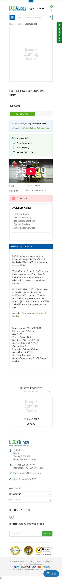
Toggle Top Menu (31, 1)
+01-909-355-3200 (34, 468)
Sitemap (38, 564)
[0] (51, 9)
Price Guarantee (24, 143)
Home (11, 24)
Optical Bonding (22, 224)
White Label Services (24, 227)
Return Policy (22, 147)
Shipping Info (22, 138)
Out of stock (22, 114)
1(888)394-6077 (39, 124)
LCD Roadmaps (21, 214)
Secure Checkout (24, 152)
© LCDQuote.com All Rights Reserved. (31, 563)
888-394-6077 (28, 465)
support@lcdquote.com (30, 473)
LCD (19, 24)
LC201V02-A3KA (31, 419)
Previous (46, 392)
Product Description (21, 246)
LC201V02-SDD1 (31, 24)
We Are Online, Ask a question (36, 128)
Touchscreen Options (24, 221)
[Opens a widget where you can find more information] (51, 574)
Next (49, 392)
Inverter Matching (22, 217)
